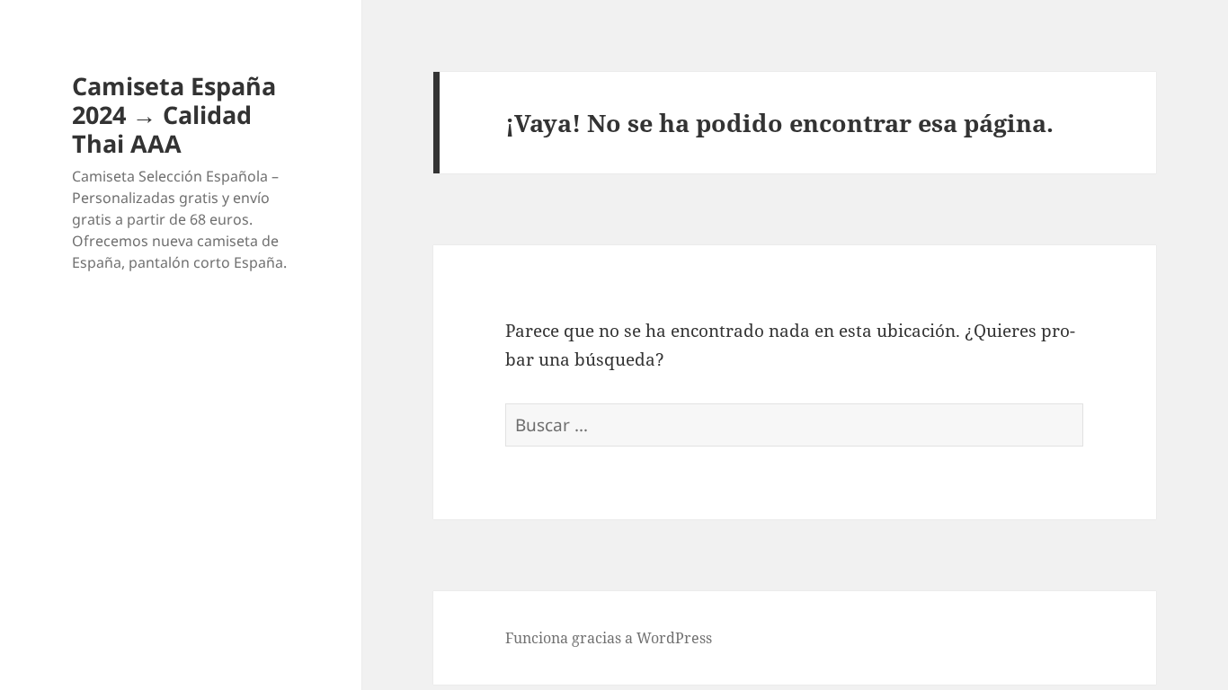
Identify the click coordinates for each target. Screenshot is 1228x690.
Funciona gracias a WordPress (608, 638)
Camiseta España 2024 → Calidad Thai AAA (174, 114)
